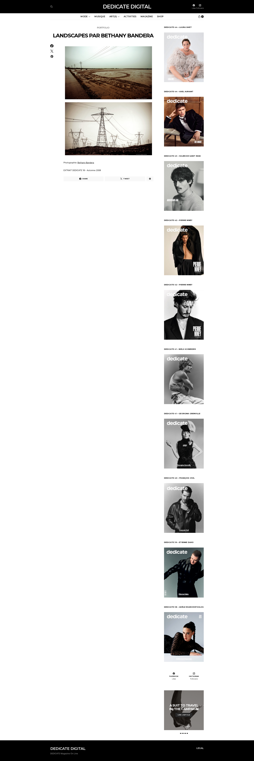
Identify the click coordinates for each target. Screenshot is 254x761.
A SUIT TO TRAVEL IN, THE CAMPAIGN (184, 707)
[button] (180, 733)
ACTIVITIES (130, 16)
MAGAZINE (147, 16)
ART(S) (113, 16)
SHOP (160, 16)
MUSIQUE (99, 16)
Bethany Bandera (86, 162)
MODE (84, 16)
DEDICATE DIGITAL (127, 6)
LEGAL (200, 748)
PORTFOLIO (103, 27)
